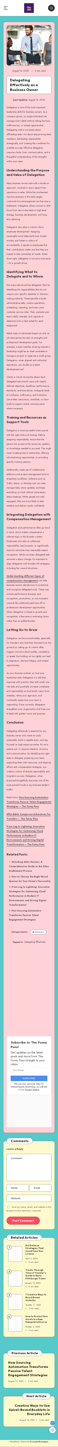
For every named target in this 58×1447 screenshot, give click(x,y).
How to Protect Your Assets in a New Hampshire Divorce (36, 1319)
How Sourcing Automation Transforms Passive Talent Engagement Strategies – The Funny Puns (29, 802)
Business (39, 932)
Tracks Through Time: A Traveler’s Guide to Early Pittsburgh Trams (35, 1274)
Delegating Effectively (35, 942)
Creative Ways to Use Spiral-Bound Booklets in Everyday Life (29, 1410)
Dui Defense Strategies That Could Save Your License (34, 1249)
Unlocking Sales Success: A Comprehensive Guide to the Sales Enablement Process (29, 866)
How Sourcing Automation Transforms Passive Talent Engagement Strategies (25, 915)
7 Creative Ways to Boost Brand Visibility (35, 1297)
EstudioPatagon (39, 1441)
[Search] (51, 8)
